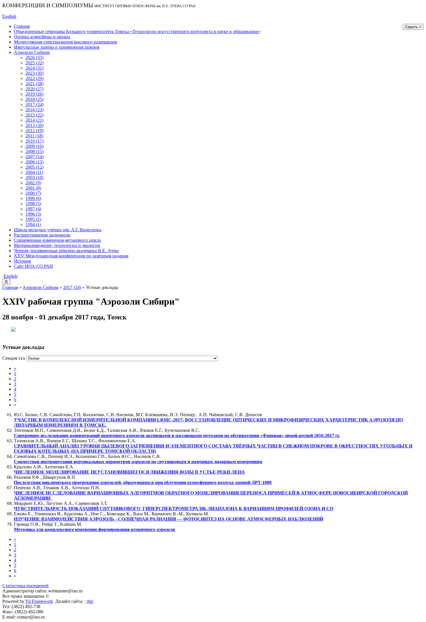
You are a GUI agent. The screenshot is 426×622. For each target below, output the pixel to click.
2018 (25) (34, 99)
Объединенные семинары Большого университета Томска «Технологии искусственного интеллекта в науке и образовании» (137, 31)
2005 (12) (34, 167)
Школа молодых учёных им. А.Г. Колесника (57, 229)
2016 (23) (34, 109)
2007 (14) (34, 156)
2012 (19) (34, 130)
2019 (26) (34, 94)
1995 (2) (33, 219)
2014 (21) (34, 120)
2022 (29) (34, 78)
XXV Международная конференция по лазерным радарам (71, 255)
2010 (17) (34, 141)
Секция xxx (13, 358)
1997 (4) (33, 208)
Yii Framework (39, 601)
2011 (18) (34, 135)
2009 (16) (34, 146)
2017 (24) (34, 104)
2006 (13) (34, 161)
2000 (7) (33, 193)
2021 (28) (34, 83)
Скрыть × (413, 27)
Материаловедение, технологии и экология (57, 245)
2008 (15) (34, 151)
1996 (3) (33, 214)
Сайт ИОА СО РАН (33, 266)
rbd (90, 601)
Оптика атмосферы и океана (42, 36)
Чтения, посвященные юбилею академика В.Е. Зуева (66, 250)
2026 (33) (34, 57)
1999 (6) (33, 198)
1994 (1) (33, 224)
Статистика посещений (25, 585)
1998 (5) (33, 203)
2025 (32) (34, 62)
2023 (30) (34, 73)
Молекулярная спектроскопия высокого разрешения (65, 41)
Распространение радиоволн (42, 234)
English (9, 16)
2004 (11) (34, 172)
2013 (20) (34, 125)
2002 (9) (33, 182)
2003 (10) (34, 177)
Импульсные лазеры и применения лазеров (56, 47)
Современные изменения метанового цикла (57, 240)
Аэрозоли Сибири (32, 52)
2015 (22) (34, 114)
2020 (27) (34, 88)
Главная (22, 26)
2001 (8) (33, 187)
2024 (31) (34, 68)
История (22, 261)
